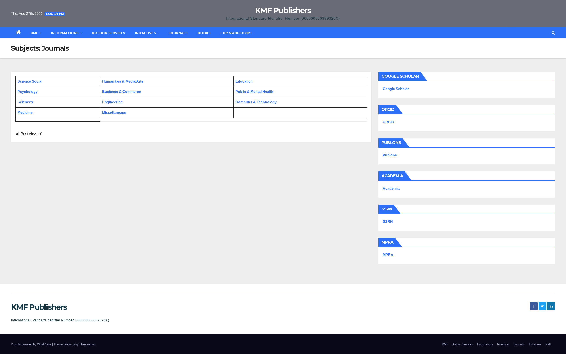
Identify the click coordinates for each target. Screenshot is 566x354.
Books (204, 33)
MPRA (388, 255)
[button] (553, 33)
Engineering (112, 102)
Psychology (27, 92)
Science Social (29, 81)
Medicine (25, 112)
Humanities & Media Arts (122, 81)
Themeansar (87, 344)
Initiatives (145, 33)
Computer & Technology (256, 102)
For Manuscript (236, 33)
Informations (65, 33)
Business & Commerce (121, 92)
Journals (178, 33)
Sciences (25, 102)
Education (244, 81)
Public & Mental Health (254, 92)
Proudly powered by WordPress (31, 344)
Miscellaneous (114, 112)
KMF (34, 33)
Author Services (108, 33)
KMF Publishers (283, 10)
